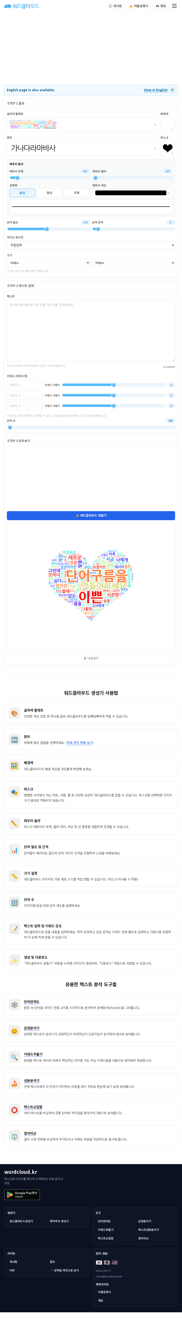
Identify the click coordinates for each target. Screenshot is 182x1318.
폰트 (52, 1262)
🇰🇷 (99, 1262)
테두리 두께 (16, 171)
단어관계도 (104, 1221)
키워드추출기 (106, 1230)
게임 (161, 6)
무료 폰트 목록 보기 (79, 742)
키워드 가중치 (52, 385)
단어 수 (11, 421)
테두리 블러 (99, 171)
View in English (156, 90)
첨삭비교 (143, 1238)
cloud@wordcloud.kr (109, 1276)
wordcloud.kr (20, 1172)
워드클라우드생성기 (21, 1221)
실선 (22, 192)
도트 (77, 192)
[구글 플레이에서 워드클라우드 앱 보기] (22, 1195)
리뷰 (12, 1270)
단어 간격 (97, 222)
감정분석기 (144, 1221)
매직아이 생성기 (59, 1221)
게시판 (115, 6)
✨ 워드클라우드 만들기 (91, 515)
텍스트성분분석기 (148, 1230)
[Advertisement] (91, 48)
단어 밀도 (12, 222)
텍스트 (11, 296)
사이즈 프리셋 (15, 237)
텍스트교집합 (106, 1238)
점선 (49, 192)
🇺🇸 (114, 1262)
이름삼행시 (138, 6)
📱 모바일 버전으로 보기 (64, 1270)
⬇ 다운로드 (91, 658)
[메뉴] (174, 6)
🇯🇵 (107, 1262)
